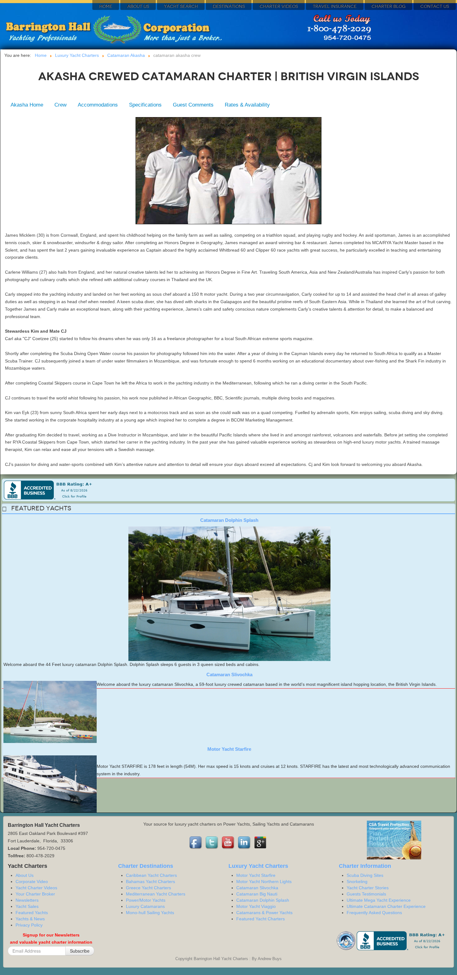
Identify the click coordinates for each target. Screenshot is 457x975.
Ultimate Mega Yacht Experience (379, 900)
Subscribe (80, 951)
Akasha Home (27, 105)
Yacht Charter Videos (36, 887)
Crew (60, 105)
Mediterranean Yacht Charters (155, 893)
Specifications (145, 105)
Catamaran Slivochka (229, 674)
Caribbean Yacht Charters (151, 875)
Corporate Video (32, 881)
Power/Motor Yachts (145, 900)
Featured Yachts (32, 912)
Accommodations (98, 105)
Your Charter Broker (35, 893)
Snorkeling (357, 881)
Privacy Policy (29, 925)
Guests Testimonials (366, 893)
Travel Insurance (335, 6)
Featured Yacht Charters (260, 918)
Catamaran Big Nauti (256, 893)
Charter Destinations (145, 866)
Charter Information (365, 866)
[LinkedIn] (244, 842)
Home (105, 6)
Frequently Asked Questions (374, 912)
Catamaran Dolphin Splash (229, 520)
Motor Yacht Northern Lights (264, 881)
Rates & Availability (247, 105)
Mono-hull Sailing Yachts (150, 912)
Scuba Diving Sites (365, 875)
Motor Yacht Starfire (229, 749)
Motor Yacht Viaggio (256, 906)
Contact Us (434, 6)
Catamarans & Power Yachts (264, 912)
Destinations (229, 6)
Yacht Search (181, 6)
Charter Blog (388, 6)
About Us (138, 6)
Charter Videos (279, 6)
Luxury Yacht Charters (258, 866)
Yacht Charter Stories (368, 887)
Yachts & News (30, 918)
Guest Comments (193, 105)
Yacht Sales (27, 906)
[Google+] (260, 842)
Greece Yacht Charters (148, 887)
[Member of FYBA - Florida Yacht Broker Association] (347, 940)
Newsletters (27, 900)
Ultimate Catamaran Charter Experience (386, 906)
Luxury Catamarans (145, 906)
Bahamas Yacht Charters (150, 881)
